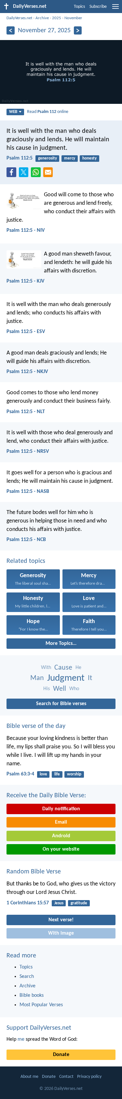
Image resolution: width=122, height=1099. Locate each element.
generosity (47, 158)
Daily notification (61, 809)
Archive (42, 18)
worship (74, 774)
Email (61, 822)
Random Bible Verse (34, 872)
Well (59, 689)
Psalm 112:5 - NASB (28, 491)
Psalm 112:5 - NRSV (28, 451)
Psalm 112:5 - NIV (26, 230)
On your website (61, 849)
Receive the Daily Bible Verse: (46, 795)
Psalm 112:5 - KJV (25, 281)
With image (61, 933)
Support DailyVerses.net (39, 1028)
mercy (69, 158)
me (21, 1039)
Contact (66, 1076)
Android (61, 836)
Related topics (26, 561)
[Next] (78, 30)
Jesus (58, 903)
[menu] (115, 9)
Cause (63, 668)
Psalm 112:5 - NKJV (27, 371)
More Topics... (61, 643)
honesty (89, 158)
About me (29, 1076)
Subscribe (98, 6)
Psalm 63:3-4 (20, 774)
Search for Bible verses (61, 703)
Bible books (32, 995)
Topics (79, 6)
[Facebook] (13, 174)
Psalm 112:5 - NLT (26, 411)
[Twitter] (25, 174)
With (46, 667)
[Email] (49, 174)
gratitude (79, 903)
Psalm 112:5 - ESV (26, 331)
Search (27, 976)
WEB (13, 112)
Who (74, 688)
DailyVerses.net (19, 18)
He (78, 667)
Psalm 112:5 (20, 158)
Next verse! (61, 920)
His (46, 688)
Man (37, 678)
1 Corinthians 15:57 (28, 903)
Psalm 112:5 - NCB (26, 539)
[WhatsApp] (37, 172)
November (73, 18)
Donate (61, 1054)
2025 (56, 18)
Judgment (66, 678)
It (90, 678)
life (57, 774)
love (43, 774)
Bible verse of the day (36, 726)
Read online (47, 111)
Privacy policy (89, 1076)
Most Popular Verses (41, 1005)
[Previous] (11, 30)
